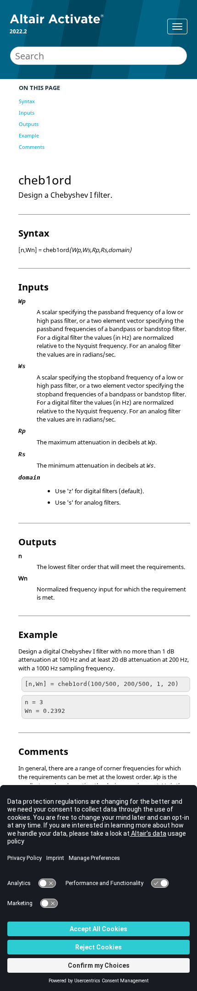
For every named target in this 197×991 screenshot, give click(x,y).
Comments (31, 146)
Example (29, 135)
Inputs (26, 112)
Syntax (27, 101)
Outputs (28, 124)
